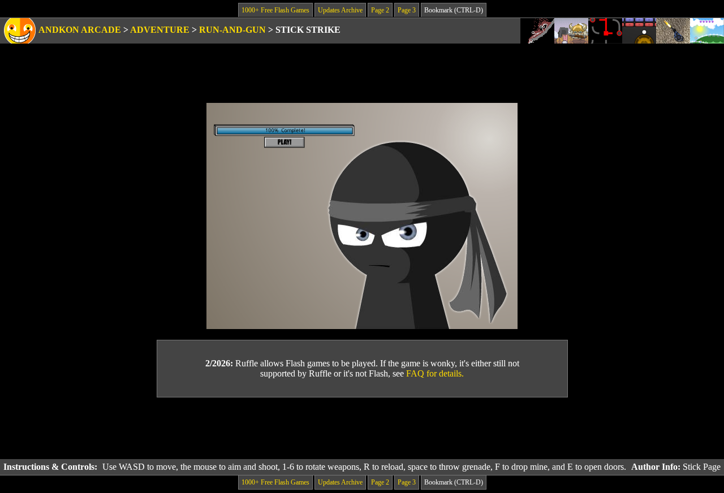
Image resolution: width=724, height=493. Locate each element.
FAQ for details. (435, 373)
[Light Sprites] (707, 31)
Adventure (159, 29)
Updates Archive (340, 10)
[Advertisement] (362, 428)
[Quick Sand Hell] (537, 31)
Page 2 (380, 10)
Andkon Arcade (79, 29)
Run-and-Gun (232, 29)
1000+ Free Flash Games (275, 10)
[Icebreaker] (571, 31)
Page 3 (407, 10)
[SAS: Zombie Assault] (673, 31)
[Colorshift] (605, 31)
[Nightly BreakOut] (639, 31)
